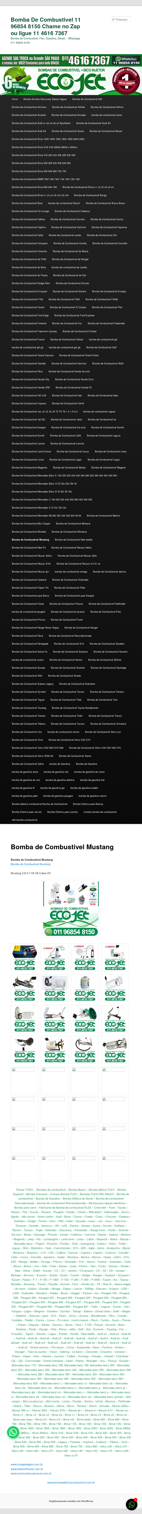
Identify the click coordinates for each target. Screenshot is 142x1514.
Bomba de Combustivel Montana (69, 531)
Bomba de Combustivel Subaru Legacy (33, 683)
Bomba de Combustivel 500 (87, 99)
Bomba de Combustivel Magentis (29, 467)
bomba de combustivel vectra (63, 732)
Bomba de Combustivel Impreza (29, 403)
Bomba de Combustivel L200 (65, 435)
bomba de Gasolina (59, 764)
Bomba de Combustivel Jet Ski (28, 419)
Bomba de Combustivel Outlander (70, 579)
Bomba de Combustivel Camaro (68, 219)
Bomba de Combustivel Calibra (28, 219)
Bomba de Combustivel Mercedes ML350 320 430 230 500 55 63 (46, 515)
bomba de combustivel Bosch (64, 203)
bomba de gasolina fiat (92, 780)
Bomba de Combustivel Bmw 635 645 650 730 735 (39, 171)
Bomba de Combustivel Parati (28, 603)
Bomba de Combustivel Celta (27, 235)
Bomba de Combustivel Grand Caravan (33, 355)
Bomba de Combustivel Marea (69, 467)
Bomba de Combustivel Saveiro (110, 651)
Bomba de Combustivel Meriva (103, 515)
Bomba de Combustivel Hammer (69, 363)
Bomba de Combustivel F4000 (102, 299)
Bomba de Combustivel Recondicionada (70, 635)
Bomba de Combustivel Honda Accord (69, 371)
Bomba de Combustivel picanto (67, 611)
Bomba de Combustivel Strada (64, 675)
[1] (132, 1506)
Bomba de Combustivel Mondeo (29, 531)
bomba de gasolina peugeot (58, 795)
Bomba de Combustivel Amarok (29, 115)
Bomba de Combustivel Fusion (28, 339)
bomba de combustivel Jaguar (99, 411)
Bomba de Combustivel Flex (107, 307)
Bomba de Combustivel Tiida (65, 699)
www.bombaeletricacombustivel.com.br (71, 1482)
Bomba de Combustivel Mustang (30, 539)
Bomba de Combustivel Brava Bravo (105, 203)
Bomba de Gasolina (86, 764)
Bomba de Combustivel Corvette (109, 243)
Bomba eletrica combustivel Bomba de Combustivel (39, 804)
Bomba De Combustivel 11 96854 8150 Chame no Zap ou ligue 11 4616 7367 (46, 26)
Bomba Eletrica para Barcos (88, 804)
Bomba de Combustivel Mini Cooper (31, 523)
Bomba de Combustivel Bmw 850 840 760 (34, 187)
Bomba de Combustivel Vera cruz (103, 732)
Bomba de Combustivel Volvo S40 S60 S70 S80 (37, 747)
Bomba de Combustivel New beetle (73, 539)
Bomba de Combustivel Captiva (29, 227)
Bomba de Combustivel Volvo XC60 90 (32, 756)
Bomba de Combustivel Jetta (66, 419)
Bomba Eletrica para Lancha (62, 812)
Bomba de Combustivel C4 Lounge (30, 211)
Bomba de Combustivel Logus (104, 459)
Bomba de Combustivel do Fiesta (30, 275)
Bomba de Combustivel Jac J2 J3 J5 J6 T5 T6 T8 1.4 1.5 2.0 (44, 411)
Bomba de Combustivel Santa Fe (29, 651)
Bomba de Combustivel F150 (27, 299)
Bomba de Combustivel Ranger (81, 627)
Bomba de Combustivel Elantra (69, 291)
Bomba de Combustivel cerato (65, 235)
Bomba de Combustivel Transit (105, 715)
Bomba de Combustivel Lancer (28, 443)
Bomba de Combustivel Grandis (29, 363)
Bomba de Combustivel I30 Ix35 (29, 395)
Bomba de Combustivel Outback (29, 579)
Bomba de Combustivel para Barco (30, 595)
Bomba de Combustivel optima (109, 571)
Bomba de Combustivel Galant (66, 339)
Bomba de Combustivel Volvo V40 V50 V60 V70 (95, 747)
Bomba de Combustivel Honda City (30, 379)
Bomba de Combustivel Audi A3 (93, 123)
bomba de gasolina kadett (84, 788)
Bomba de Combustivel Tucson (67, 723)
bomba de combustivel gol (103, 339)
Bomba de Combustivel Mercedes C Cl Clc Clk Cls (39, 507)
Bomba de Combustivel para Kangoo (74, 595)
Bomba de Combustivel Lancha (67, 443)
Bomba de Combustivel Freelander (106, 323)
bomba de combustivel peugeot (28, 611)
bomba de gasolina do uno (26, 780)
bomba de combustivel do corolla (69, 267)
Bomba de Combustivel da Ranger (70, 259)
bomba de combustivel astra (107, 115)
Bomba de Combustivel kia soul (68, 427)
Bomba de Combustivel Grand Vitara (79, 355)
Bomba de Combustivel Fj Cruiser (68, 307)
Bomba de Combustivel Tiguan (28, 699)
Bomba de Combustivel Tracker (28, 715)
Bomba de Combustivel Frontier (80, 331)
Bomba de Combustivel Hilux (27, 371)
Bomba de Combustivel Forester (29, 323)
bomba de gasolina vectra (92, 795)
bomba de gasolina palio (25, 795)
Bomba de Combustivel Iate (67, 395)
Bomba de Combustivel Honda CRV (31, 387)
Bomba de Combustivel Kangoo (29, 427)
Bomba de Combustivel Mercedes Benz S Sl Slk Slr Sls (42, 491)
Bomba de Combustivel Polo (105, 611)
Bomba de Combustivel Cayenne (109, 227)
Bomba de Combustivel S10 (69, 643)
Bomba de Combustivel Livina (28, 459)
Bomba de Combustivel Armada (69, 115)
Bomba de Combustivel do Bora (29, 267)
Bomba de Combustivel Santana (70, 651)
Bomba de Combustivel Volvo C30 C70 (69, 739)
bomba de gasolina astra (25, 771)
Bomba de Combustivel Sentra (66, 659)
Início (15, 99)
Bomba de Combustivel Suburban (77, 683)
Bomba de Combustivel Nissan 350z (77, 555)
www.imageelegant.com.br (27, 1464)
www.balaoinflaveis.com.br (27, 1469)
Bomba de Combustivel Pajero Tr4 (30, 587)
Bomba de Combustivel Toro (102, 699)
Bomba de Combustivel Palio (69, 587)
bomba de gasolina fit (23, 788)
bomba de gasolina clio (56, 771)
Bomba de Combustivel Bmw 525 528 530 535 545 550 (41, 163)
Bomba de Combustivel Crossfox (29, 251)
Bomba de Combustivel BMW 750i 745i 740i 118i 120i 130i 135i (46, 179)
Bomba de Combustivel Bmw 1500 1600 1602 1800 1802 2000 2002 (48, 139)
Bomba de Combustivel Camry (107, 219)
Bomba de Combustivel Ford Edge (30, 315)
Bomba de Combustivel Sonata (28, 667)
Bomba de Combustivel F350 (64, 299)
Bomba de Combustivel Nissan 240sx (71, 547)
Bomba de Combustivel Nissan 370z (31, 563)
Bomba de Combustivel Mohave (73, 523)
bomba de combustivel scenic (28, 659)
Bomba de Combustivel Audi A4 (29, 131)
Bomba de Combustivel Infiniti (68, 403)
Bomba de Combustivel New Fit (29, 547)
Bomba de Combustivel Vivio (27, 739)
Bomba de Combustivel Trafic (67, 715)
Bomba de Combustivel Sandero (107, 643)
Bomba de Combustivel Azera (68, 131)
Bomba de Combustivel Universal (108, 723)
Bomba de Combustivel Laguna (103, 435)
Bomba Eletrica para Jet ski (27, 812)
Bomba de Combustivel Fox (67, 323)
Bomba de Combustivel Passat (66, 603)
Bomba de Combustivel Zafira (28, 764)
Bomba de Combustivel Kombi (107, 427)
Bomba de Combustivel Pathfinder (107, 603)
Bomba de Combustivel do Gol (69, 275)
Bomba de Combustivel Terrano (107, 691)
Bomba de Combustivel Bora (27, 203)
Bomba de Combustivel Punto (67, 619)
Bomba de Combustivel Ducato (72, 283)
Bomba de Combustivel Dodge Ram (31, 283)
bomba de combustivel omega (71, 571)
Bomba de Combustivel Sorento (68, 667)
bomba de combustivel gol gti (64, 347)
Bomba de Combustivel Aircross (29, 107)
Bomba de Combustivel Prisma (28, 619)
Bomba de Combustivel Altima (107, 107)
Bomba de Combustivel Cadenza (72, 211)
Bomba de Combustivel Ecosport (29, 291)
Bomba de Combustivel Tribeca (28, 723)
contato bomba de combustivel (100, 812)
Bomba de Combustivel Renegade (30, 643)
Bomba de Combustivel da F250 (29, 259)
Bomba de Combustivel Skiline (104, 659)
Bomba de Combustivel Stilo (27, 675)
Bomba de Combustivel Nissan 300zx (32, 555)
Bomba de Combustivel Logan (66, 459)
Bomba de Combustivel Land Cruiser (31, 451)
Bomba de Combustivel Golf (101, 347)
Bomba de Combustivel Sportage (108, 667)
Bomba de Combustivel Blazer (106, 131)
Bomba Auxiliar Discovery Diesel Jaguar (45, 99)
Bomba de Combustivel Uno (27, 732)
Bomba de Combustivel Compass (30, 243)
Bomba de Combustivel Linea (110, 451)
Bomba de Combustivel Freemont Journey (34, 331)
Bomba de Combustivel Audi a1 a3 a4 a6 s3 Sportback (41, 123)
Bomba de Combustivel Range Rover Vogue (35, 627)
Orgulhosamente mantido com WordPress (71, 1501)
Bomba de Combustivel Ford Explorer (74, 315)
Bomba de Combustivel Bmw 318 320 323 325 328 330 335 (43, 155)
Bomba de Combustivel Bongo (90, 195)
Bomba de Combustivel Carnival (68, 227)
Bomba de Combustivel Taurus (67, 691)
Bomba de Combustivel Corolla (70, 243)
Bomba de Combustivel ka (102, 419)
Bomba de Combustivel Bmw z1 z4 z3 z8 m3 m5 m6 (40, 195)
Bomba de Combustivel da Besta (70, 251)
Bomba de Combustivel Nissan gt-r (30, 571)
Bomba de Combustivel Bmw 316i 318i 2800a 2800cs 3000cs (44, 147)
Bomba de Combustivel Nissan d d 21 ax (78, 563)
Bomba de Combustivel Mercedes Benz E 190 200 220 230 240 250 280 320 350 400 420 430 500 (64, 475)
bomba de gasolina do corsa (89, 771)
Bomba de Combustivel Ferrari (28, 307)
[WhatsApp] (13, 1432)
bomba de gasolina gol (52, 788)
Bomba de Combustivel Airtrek (68, 107)
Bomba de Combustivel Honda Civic (74, 379)
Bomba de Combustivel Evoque (109, 291)
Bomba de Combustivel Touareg (29, 707)
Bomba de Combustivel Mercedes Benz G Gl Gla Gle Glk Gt (44, 483)
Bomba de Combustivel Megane (108, 467)
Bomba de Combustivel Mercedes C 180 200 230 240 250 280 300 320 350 (52, 499)
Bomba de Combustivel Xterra (75, 756)
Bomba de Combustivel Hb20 (108, 363)
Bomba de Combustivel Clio (102, 235)
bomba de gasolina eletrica (60, 780)
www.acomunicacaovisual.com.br (31, 1473)
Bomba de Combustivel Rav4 (27, 635)
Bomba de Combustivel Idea (103, 395)
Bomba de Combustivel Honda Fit (74, 387)
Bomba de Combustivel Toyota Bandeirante (75, 707)
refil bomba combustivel (24, 820)
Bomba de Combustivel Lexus (73, 451)
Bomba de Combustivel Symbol (29, 691)
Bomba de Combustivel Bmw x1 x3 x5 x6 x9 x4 (88, 187)
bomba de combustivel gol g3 (27, 347)
